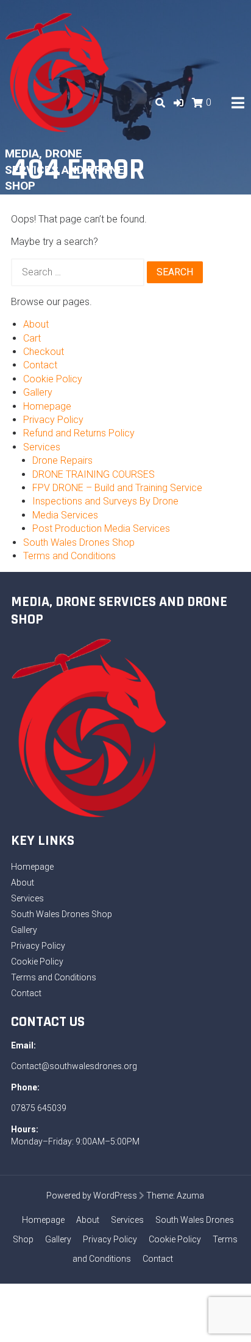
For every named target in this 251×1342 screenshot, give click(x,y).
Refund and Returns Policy (79, 433)
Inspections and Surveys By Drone (105, 501)
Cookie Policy (52, 379)
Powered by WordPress (91, 1195)
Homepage (47, 406)
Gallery (37, 392)
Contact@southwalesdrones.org (74, 1066)
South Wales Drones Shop (79, 542)
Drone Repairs (62, 460)
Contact (40, 365)
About (36, 324)
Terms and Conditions (69, 556)
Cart (32, 338)
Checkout (43, 351)
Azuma (190, 1195)
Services (41, 447)
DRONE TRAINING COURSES (93, 474)
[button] (178, 103)
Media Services (65, 515)
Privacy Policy (53, 419)
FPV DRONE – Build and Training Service (117, 488)
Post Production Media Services (101, 528)
